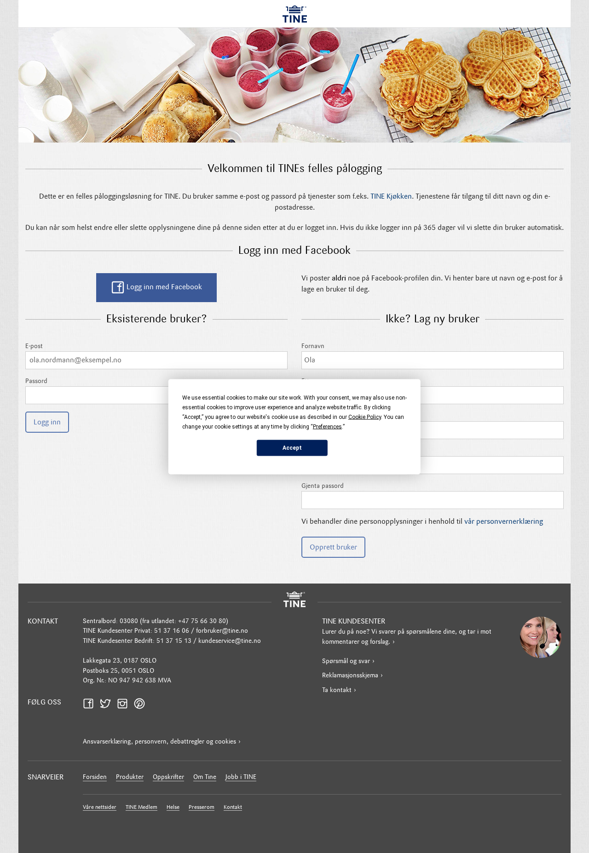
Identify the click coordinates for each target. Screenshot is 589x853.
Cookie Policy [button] (364, 416)
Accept (292, 448)
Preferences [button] (327, 426)
